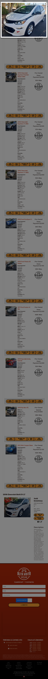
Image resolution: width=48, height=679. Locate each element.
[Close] (46, 2)
